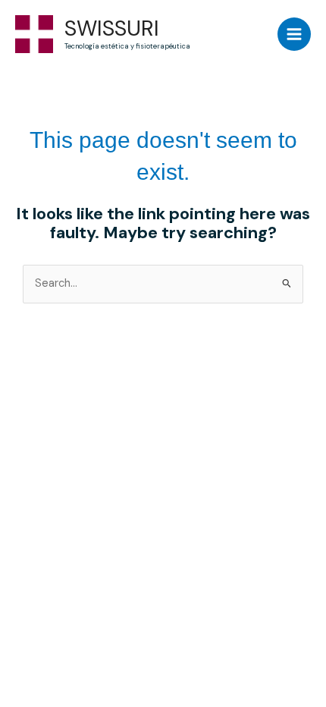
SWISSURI (111, 28)
